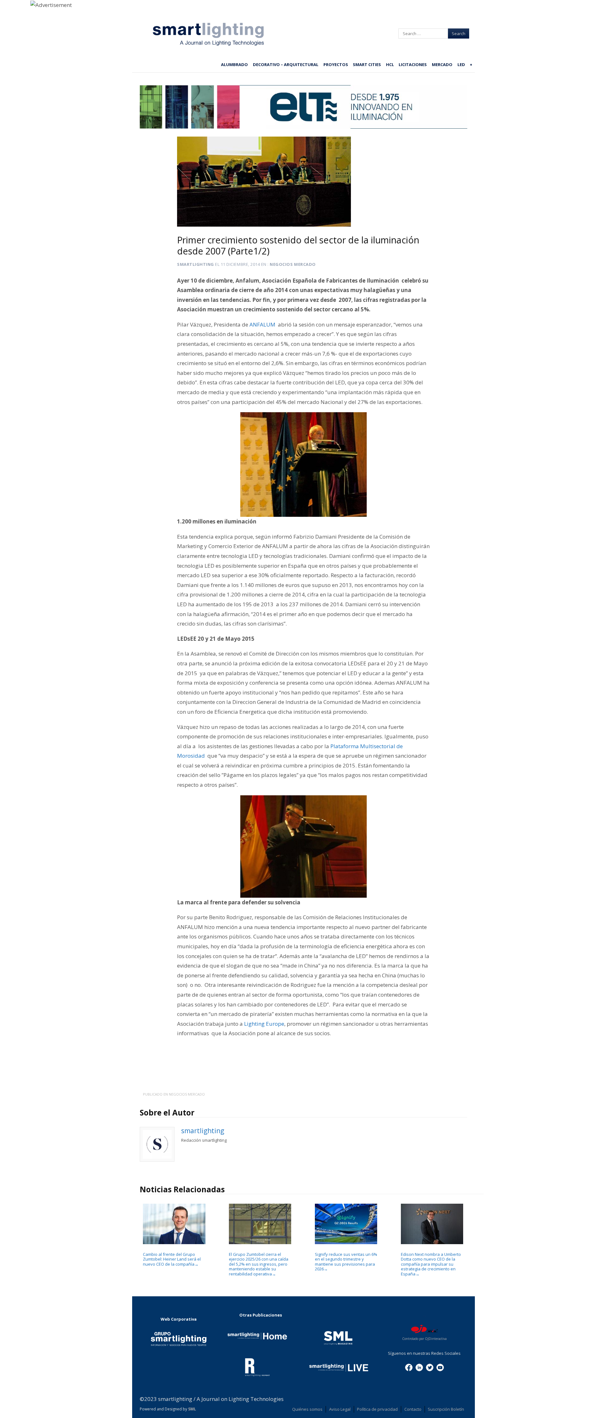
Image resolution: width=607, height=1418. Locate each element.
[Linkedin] (419, 1367)
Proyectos (335, 64)
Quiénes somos (307, 1409)
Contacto (412, 1409)
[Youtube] (440, 1367)
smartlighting (195, 264)
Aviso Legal (340, 1409)
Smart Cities (367, 64)
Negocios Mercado (293, 264)
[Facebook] (409, 1367)
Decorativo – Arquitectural (285, 64)
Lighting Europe (264, 1023)
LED (461, 64)
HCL (390, 64)
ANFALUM (263, 324)
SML (192, 1409)
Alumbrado (234, 64)
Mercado (442, 64)
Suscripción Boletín (446, 1409)
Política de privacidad (377, 1409)
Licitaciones (413, 64)
